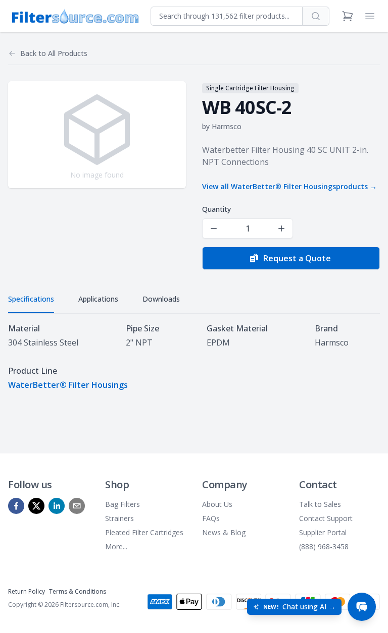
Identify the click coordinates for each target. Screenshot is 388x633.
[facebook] (16, 506)
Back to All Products (53, 53)
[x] (36, 506)
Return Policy (26, 591)
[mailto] (77, 506)
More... (116, 546)
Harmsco (226, 126)
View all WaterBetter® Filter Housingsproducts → (289, 186)
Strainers (119, 518)
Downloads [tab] (161, 299)
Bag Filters (122, 504)
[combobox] (227, 16)
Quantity (216, 209)
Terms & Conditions (77, 591)
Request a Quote (297, 258)
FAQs (211, 518)
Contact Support (326, 518)
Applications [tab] (98, 299)
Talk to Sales (320, 504)
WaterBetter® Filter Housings (68, 384)
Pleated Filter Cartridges (144, 532)
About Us (217, 504)
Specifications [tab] (31, 299)
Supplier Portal (323, 532)
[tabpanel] (194, 356)
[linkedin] (56, 506)
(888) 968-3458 (324, 546)
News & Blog (224, 532)
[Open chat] (362, 607)
